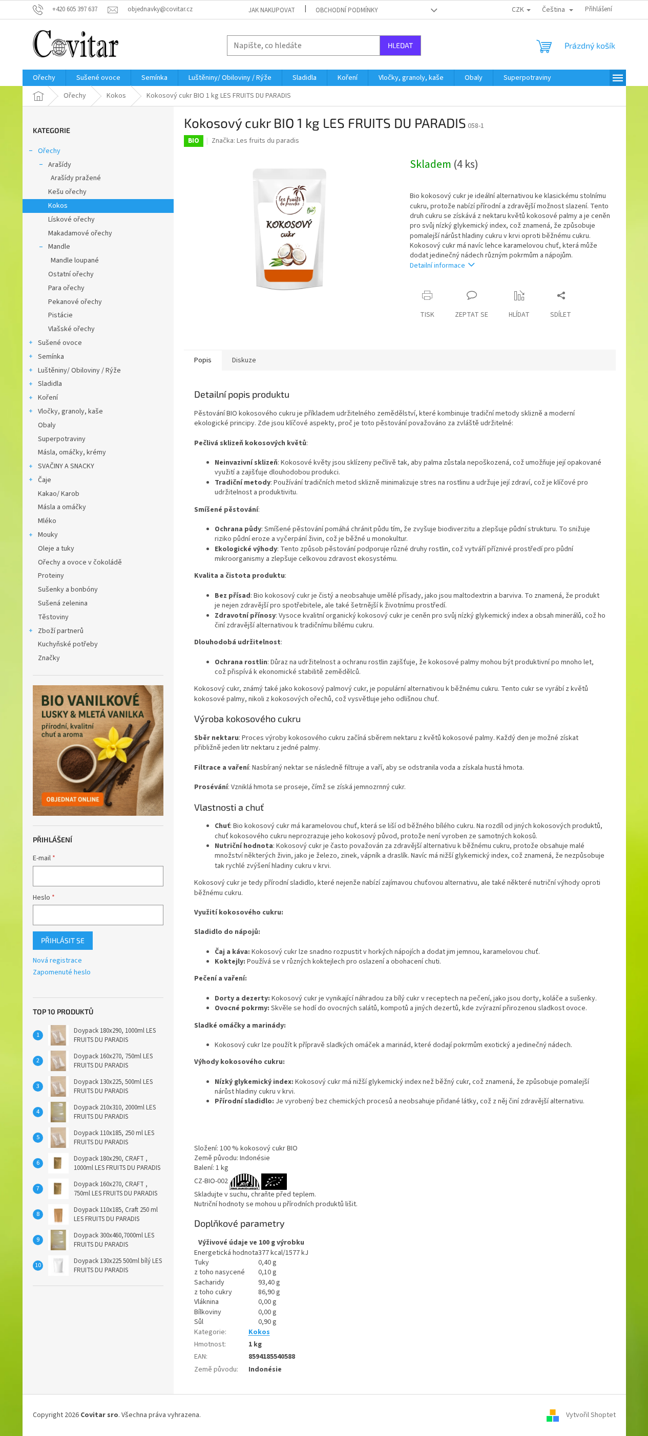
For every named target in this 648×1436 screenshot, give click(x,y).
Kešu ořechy (67, 192)
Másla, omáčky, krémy (72, 452)
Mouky (48, 535)
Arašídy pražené (76, 178)
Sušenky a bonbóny (68, 589)
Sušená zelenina (63, 603)
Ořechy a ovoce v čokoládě (80, 562)
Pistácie (60, 315)
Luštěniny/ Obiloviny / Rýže (79, 370)
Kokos (58, 206)
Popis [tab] (203, 360)
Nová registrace (57, 961)
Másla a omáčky (62, 507)
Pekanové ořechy (75, 302)
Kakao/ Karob (58, 494)
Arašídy (59, 165)
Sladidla (50, 384)
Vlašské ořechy (71, 329)
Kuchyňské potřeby (68, 644)
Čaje (44, 480)
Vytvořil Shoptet (591, 1415)
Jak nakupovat (271, 10)
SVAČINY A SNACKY (66, 466)
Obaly (47, 425)
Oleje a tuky (56, 548)
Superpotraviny (62, 439)
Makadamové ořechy (80, 233)
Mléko (47, 521)
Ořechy (49, 151)
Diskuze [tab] (244, 360)
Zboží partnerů (60, 631)
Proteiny (51, 576)
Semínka (51, 357)
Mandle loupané (75, 260)
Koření (48, 398)
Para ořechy (66, 288)
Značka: (255, 141)
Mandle (59, 247)
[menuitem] (44, 78)
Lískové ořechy (71, 219)
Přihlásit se (63, 940)
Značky (49, 658)
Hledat (400, 45)
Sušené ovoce (60, 343)
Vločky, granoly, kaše (70, 411)
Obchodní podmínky (347, 10)
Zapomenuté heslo (62, 972)
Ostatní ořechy (71, 274)
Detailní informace (437, 265)
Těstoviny (53, 617)
